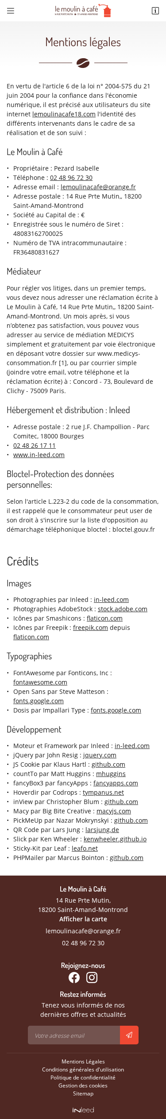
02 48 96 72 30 (71, 177)
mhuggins (111, 773)
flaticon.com (105, 618)
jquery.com (99, 755)
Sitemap (83, 1093)
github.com (108, 764)
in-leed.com (111, 599)
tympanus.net (103, 792)
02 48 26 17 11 (34, 445)
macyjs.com (114, 811)
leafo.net (85, 848)
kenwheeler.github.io (115, 839)
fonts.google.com (38, 701)
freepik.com (90, 627)
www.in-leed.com (39, 454)
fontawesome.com (40, 682)
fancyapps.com (115, 783)
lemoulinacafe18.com (64, 114)
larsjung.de (102, 829)
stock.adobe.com (122, 609)
